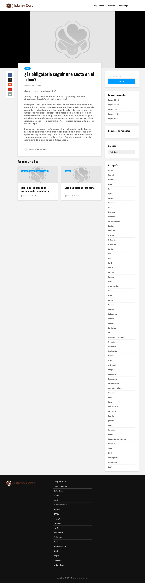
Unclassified (112, 462)
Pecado (110, 397)
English (56, 495)
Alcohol (111, 179)
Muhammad (112, 374)
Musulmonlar (58, 532)
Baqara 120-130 (113, 104)
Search (121, 81)
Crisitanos (112, 212)
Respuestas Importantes (117, 439)
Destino (111, 226)
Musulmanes (112, 379)
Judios (110, 300)
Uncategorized (113, 457)
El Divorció (112, 240)
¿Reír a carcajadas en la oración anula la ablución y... (36, 189)
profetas (111, 420)
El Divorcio (112, 244)
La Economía (112, 314)
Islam (110, 291)
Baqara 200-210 (113, 114)
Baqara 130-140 (113, 100)
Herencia (111, 272)
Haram (110, 267)
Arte (109, 189)
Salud (110, 448)
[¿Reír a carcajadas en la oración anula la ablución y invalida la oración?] (38, 174)
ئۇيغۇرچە (57, 518)
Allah (110, 184)
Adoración (111, 175)
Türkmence (57, 560)
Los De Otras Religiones (116, 337)
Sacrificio (111, 444)
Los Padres (112, 346)
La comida (111, 309)
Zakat (110, 467)
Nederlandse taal (60, 546)
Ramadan (111, 430)
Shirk (110, 453)
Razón (110, 434)
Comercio (111, 203)
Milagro (111, 369)
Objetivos (111, 5)
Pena (110, 402)
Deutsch (57, 509)
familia (110, 249)
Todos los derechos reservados (79, 578)
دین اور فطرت (59, 565)
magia (110, 360)
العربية (56, 500)
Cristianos (112, 217)
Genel (110, 254)
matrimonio (112, 365)
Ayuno (110, 193)
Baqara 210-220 (113, 109)
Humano (32, 171)
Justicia (111, 305)
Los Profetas (112, 351)
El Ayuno (111, 235)
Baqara (110, 198)
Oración (45, 171)
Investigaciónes (113, 286)
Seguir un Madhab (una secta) (80, 187)
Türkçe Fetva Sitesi (60, 486)
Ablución (24, 171)
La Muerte (111, 319)
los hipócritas (113, 342)
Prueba (110, 425)
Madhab (27, 68)
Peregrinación (113, 407)
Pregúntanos (99, 5)
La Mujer (111, 323)
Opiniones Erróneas (115, 388)
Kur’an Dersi (58, 491)
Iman (110, 281)
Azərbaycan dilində (60, 504)
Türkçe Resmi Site (60, 481)
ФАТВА (56, 514)
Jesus (110, 295)
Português (57, 523)
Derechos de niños (114, 221)
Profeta (111, 416)
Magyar (56, 555)
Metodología (123, 5)
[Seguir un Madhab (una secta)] (81, 174)
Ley (109, 332)
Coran (110, 207)
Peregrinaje (112, 411)
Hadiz (110, 258)
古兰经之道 (58, 537)
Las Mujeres (112, 328)
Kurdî (56, 542)
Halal (110, 263)
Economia (111, 230)
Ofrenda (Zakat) (113, 383)
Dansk (56, 551)
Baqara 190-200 (113, 118)
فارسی (56, 528)
